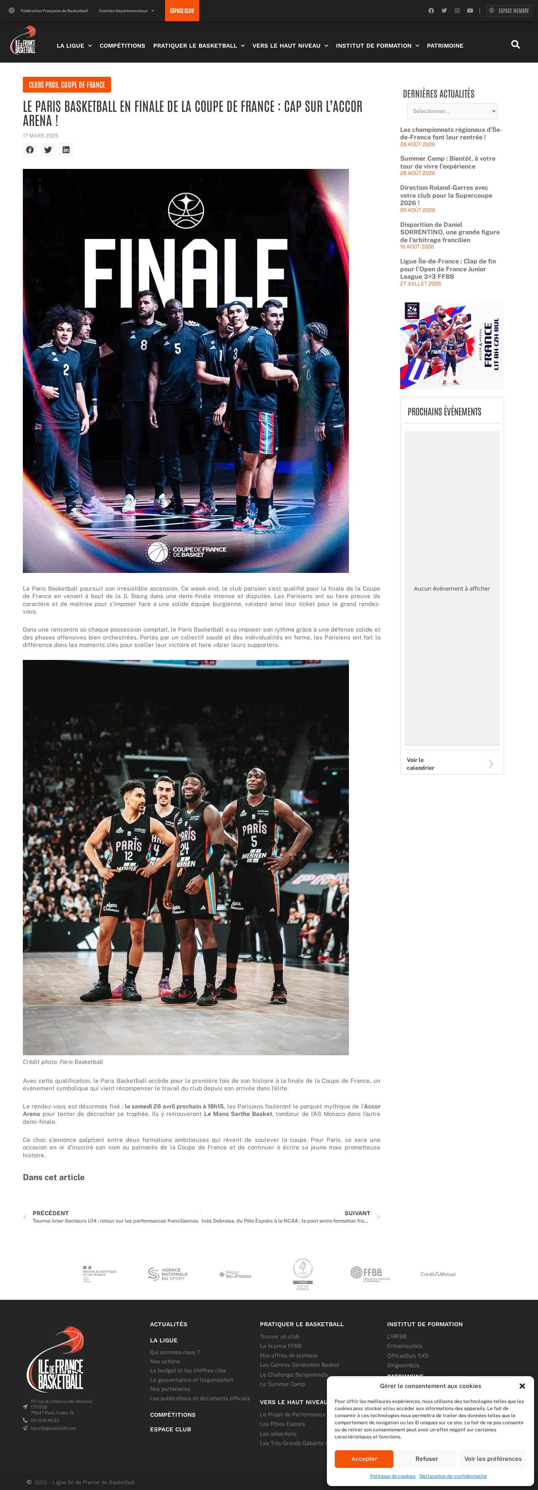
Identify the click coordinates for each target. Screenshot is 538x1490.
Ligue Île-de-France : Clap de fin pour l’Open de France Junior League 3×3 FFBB (448, 269)
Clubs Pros (43, 84)
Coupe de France (83, 84)
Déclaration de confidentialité (453, 1476)
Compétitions (122, 45)
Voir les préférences (493, 1458)
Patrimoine (445, 45)
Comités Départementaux (123, 10)
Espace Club (170, 1429)
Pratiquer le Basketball (195, 45)
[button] (522, 1386)
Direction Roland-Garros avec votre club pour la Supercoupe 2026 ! (446, 195)
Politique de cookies (393, 1476)
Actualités (168, 1324)
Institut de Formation (374, 45)
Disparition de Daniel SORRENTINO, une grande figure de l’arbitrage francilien (450, 232)
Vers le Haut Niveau (286, 45)
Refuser (427, 1458)
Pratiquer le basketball (302, 1324)
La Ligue (70, 45)
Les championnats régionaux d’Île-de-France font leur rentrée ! (451, 133)
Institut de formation (425, 1324)
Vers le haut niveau (294, 1402)
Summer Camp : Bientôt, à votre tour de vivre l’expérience (447, 162)
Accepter (364, 1458)
